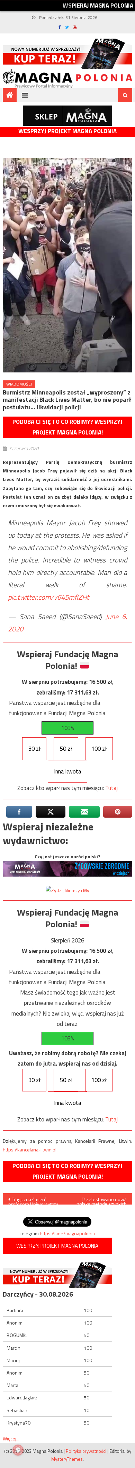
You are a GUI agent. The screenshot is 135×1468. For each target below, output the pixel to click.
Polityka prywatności (86, 1451)
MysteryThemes (67, 1459)
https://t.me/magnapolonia (67, 1233)
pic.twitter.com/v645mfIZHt (48, 597)
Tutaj (111, 787)
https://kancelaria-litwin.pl (29, 1149)
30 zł (34, 748)
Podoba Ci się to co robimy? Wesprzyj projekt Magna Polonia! (67, 427)
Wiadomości (19, 384)
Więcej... (11, 1438)
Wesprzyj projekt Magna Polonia (67, 131)
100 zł (99, 748)
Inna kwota (67, 771)
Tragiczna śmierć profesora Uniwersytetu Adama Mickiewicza (33, 1200)
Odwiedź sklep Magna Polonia (67, 116)
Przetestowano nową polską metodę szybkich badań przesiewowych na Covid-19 (101, 1200)
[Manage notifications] (18, 1450)
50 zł (66, 748)
